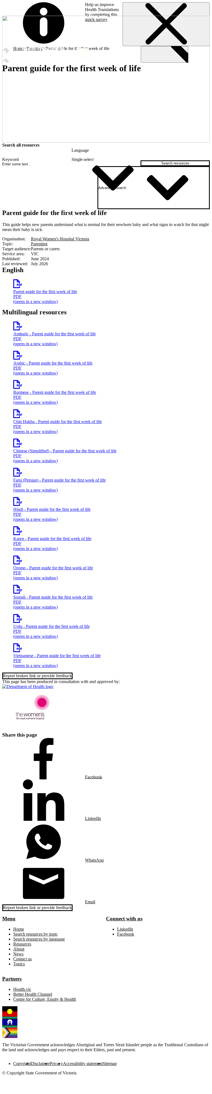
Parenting (39, 243)
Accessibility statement (83, 1063)
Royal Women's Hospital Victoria (60, 239)
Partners (12, 979)
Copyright (22, 1063)
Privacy (56, 1063)
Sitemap (110, 1063)
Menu (8, 919)
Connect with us (124, 919)
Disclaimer (40, 1063)
